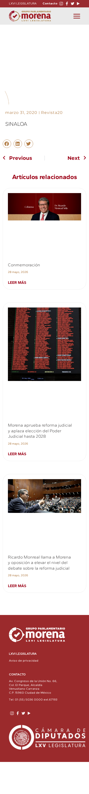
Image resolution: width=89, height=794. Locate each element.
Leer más (17, 282)
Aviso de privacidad (23, 660)
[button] (7, 144)
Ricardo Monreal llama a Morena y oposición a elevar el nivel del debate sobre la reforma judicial (39, 563)
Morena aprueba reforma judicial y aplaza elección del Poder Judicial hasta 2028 (40, 431)
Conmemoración (24, 264)
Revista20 (52, 112)
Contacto (50, 3)
